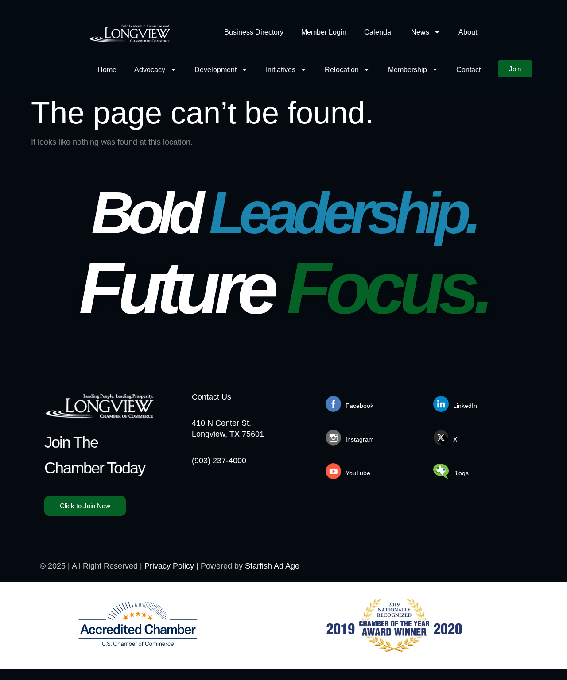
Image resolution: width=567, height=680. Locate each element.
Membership (407, 69)
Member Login (323, 32)
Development (215, 69)
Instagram (360, 439)
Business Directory (254, 32)
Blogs (461, 472)
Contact (468, 69)
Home (107, 69)
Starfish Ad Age (272, 565)
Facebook (359, 405)
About (467, 32)
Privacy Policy (169, 565)
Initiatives (280, 69)
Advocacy (149, 69)
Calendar (378, 32)
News (420, 32)
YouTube (358, 472)
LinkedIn (465, 405)
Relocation (342, 69)
